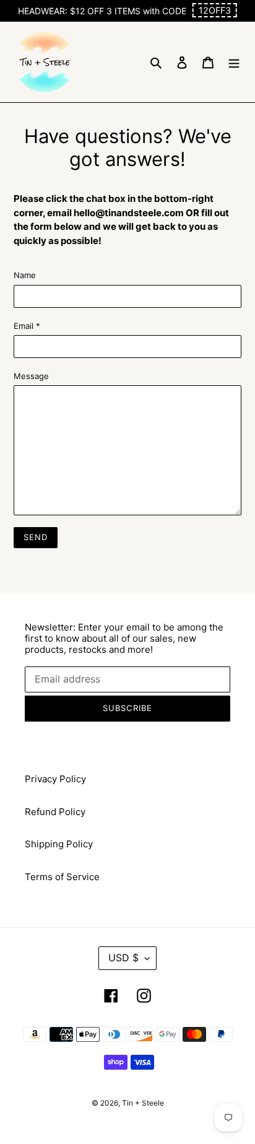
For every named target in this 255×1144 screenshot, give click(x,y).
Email (27, 326)
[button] (214, 10)
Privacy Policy (55, 779)
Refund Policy (55, 812)
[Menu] (234, 62)
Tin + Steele (143, 1102)
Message (31, 376)
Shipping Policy (59, 844)
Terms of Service (62, 877)
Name (25, 275)
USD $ (123, 957)
